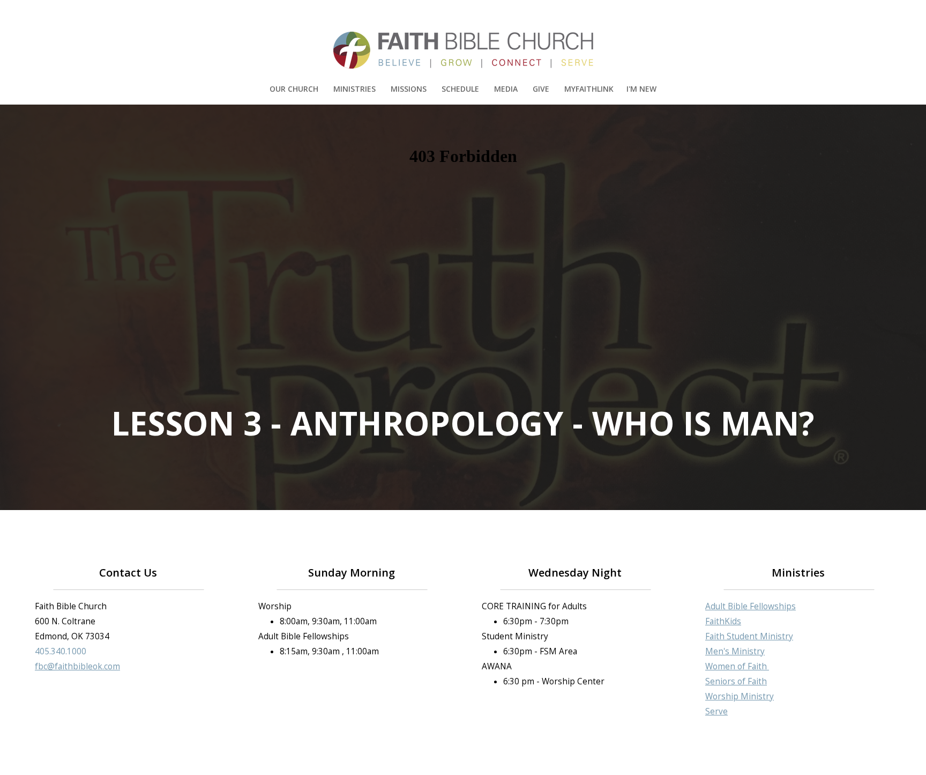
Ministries (355, 89)
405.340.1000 (60, 651)
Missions (410, 89)
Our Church (295, 89)
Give (542, 89)
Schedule (461, 89)
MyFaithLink (589, 89)
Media (507, 89)
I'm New (641, 89)
